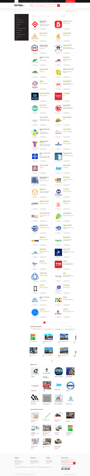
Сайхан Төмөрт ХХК (67, 225)
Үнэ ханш (39, 1)
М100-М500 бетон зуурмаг (66, 341)
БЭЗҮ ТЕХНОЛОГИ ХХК (45, 213)
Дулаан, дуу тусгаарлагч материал (45, 156)
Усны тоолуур (56, 432)
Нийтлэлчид (35, 1)
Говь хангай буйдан (46, 446)
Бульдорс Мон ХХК (67, 45)
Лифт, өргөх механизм (43, 60)
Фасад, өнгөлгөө (42, 120)
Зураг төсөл (18, 17)
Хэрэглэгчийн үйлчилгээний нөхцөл (21, 467)
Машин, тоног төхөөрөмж (43, 191)
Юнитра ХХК (42, 189)
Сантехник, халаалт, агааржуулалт (68, 83)
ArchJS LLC (42, 285)
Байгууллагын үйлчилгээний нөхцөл (43, 467)
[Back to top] (87, 470)
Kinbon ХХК (42, 261)
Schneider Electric (67, 237)
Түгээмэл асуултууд (49, 461)
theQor (64, 273)
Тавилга (46, 120)
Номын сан (51, 1)
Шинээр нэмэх (70, 1)
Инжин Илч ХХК (66, 201)
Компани (16, 1)
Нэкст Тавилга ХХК (44, 117)
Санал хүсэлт (48, 462)
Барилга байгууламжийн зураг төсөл (68, 311)
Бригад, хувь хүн (19, 36)
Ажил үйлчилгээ (19, 24)
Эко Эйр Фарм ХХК (67, 213)
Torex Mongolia (66, 93)
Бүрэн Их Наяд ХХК (67, 117)
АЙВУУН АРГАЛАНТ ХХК (68, 69)
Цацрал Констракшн (44, 201)
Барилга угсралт (42, 71)
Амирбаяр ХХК (43, 249)
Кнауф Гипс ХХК (66, 165)
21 (65, 322)
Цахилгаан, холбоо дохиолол (44, 107)
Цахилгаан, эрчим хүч (66, 240)
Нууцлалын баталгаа (32, 467)
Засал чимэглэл (42, 132)
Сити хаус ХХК (66, 57)
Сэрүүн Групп (66, 141)
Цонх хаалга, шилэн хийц (43, 35)
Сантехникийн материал (66, 84)
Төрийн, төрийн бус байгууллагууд (19, 30)
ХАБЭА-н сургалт (42, 48)
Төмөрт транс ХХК (44, 225)
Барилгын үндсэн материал (44, 144)
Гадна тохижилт (58, 329)
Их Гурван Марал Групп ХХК (45, 130)
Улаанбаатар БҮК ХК (67, 153)
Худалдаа (17, 26)
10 (59, 322)
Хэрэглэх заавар (49, 460)
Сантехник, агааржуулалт (69, 329)
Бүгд (16, 15)
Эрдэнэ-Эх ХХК (66, 249)
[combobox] (68, 461)
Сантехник (64, 180)
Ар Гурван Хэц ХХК (44, 69)
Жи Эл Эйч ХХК (43, 105)
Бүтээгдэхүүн (24, 1)
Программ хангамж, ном (66, 23)
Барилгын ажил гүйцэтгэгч (44, 95)
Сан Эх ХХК (42, 309)
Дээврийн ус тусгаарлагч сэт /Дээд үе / (35, 433)
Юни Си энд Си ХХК (44, 165)
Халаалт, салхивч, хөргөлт (44, 83)
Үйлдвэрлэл (18, 32)
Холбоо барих (17, 464)
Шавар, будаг (70, 131)
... (61, 322)
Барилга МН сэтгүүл (67, 21)
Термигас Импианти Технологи (44, 142)
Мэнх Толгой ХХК (43, 33)
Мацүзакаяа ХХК (66, 105)
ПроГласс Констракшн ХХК (45, 298)
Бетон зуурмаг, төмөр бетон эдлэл (45, 24)
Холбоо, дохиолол (66, 203)
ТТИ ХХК (65, 261)
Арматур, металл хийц (66, 35)
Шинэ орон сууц (30, 1)
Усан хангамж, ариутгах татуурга (68, 179)
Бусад (17, 38)
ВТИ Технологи (66, 177)
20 (63, 322)
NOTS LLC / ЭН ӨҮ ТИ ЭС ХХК (45, 154)
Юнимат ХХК (42, 237)
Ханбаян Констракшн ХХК (44, 58)
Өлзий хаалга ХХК (67, 33)
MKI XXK (65, 297)
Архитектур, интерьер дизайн (67, 275)
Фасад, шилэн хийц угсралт (44, 203)
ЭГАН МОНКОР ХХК (67, 81)
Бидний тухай (17, 460)
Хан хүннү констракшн (45, 93)
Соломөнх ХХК (66, 285)
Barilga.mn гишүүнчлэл (34, 460)
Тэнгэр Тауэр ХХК (67, 129)
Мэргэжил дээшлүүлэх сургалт (44, 180)
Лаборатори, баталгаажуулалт (44, 25)
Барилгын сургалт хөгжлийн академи (44, 46)
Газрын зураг (73, 11)
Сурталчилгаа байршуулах (19, 461)
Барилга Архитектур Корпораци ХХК (44, 178)
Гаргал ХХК (65, 309)
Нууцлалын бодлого (18, 462)
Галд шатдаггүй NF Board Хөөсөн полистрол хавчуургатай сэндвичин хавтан (36, 342)
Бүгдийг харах (70, 326)
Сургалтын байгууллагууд (20, 34)
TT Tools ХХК (66, 189)
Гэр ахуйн (41, 119)
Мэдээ (20, 1)
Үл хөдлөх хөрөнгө (45, 1)
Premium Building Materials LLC (43, 22)
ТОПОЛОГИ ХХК (43, 273)
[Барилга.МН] (20, 5)
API (50, 467)
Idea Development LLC (71, 474)
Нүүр (16, 11)
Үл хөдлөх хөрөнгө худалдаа (21, 28)
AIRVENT (41, 81)
